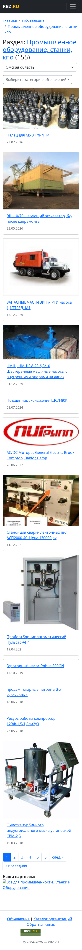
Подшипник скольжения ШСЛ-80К (37, 400)
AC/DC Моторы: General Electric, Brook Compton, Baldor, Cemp (40, 455)
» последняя (16, 865)
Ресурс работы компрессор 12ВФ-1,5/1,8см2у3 (31, 721)
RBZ (11, 6)
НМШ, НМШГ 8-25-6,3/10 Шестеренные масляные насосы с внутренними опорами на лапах (37, 371)
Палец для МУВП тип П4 (28, 135)
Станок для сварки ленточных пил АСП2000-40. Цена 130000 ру (37, 535)
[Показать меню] (73, 6)
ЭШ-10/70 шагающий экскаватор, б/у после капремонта (39, 218)
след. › (57, 857)
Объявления (33, 21)
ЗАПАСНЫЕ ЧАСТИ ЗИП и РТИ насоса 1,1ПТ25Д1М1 (39, 305)
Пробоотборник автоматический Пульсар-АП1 (36, 639)
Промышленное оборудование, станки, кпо (39, 49)
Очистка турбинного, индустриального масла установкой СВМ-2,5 (39, 830)
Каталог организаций (52, 918)
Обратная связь (41, 924)
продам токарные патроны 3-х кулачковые (34, 692)
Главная (10, 21)
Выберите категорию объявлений (36, 79)
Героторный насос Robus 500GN (35, 665)
